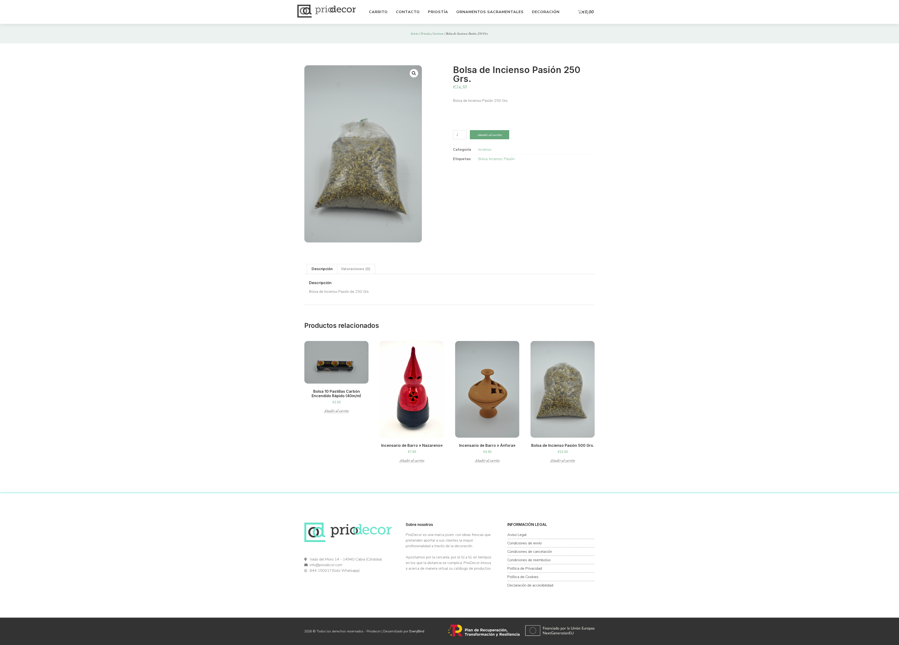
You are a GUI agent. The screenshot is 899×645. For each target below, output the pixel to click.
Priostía (438, 12)
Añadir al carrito (489, 134)
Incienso (438, 33)
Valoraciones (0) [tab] (355, 268)
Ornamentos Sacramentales (490, 12)
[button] (414, 73)
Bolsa (482, 158)
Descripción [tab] (322, 268)
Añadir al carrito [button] (336, 411)
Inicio (414, 33)
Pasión (509, 158)
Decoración (546, 12)
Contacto (408, 12)
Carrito (378, 12)
